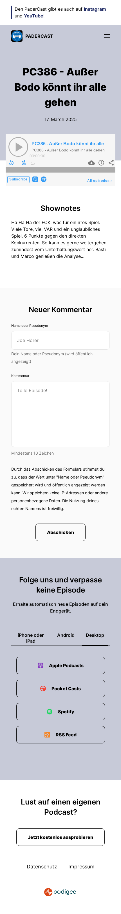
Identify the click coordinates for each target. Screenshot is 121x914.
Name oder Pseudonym (29, 325)
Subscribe (18, 179)
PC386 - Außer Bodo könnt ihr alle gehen (75, 143)
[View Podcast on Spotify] (43, 179)
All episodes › (99, 181)
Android (66, 635)
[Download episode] (91, 162)
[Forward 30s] (24, 162)
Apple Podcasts (66, 665)
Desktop (95, 635)
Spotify (66, 711)
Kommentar (20, 376)
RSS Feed (66, 735)
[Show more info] (101, 162)
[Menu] (107, 36)
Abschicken (60, 532)
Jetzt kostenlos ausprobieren (60, 837)
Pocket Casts (66, 688)
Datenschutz (42, 867)
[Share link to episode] (110, 162)
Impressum (81, 867)
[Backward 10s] (11, 162)
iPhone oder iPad (31, 638)
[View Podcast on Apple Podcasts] (35, 179)
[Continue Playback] (18, 147)
